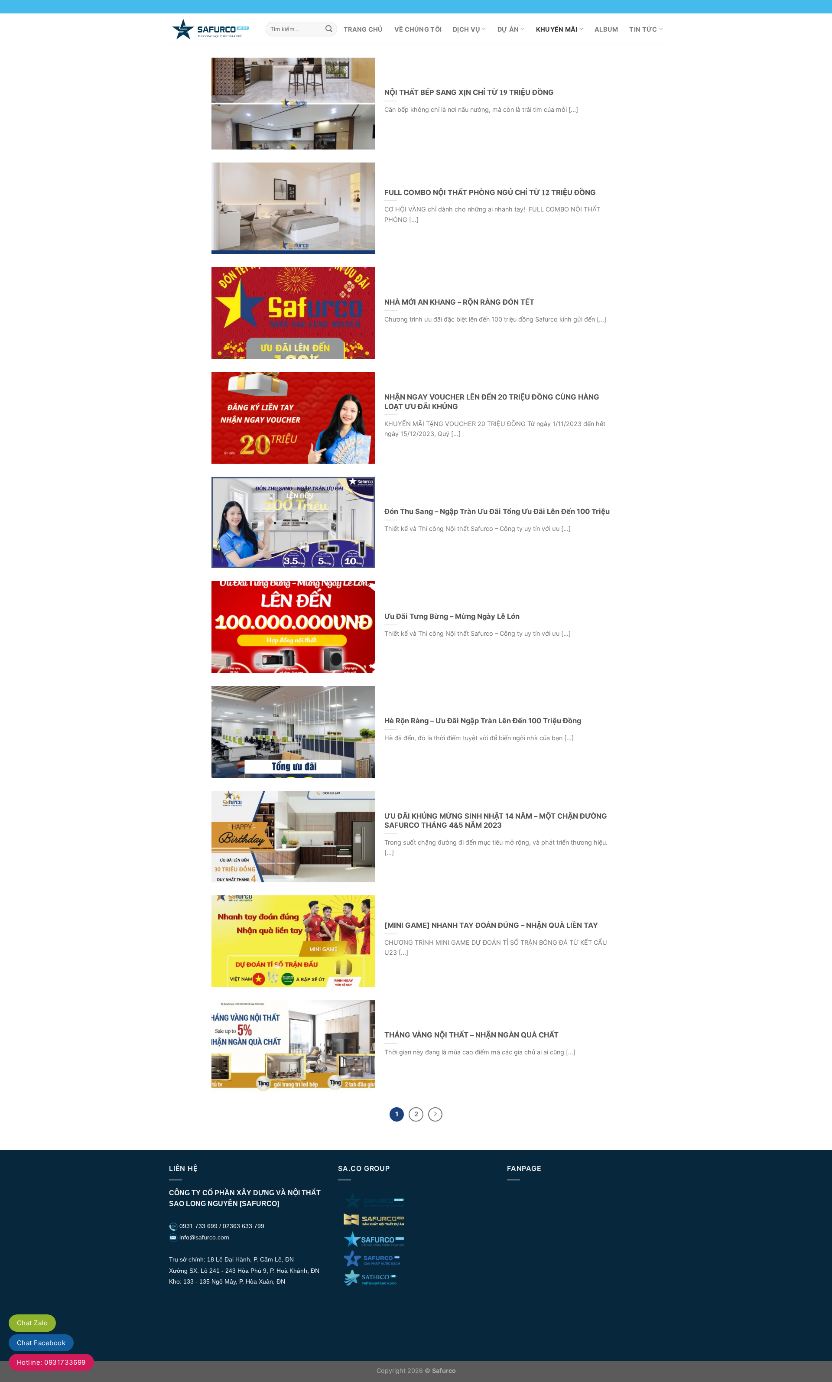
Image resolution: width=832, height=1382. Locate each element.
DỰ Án (508, 29)
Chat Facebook (41, 1343)
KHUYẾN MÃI (557, 29)
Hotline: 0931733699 (51, 1362)
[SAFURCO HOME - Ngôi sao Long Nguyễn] (211, 29)
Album (606, 29)
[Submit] (329, 29)
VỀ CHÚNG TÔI (418, 29)
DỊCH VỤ (466, 29)
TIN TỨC (643, 29)
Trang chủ (363, 29)
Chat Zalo (32, 1323)
